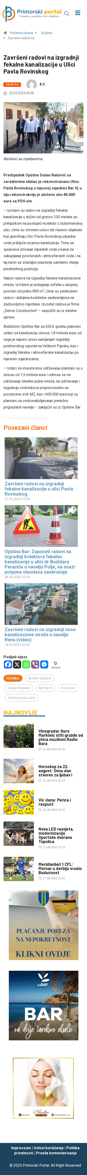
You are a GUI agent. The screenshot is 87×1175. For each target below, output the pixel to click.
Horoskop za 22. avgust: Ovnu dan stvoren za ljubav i (55, 770)
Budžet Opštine (40, 678)
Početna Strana (21, 33)
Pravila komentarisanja (56, 1153)
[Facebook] (8, 664)
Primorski (68, 688)
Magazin (45, 761)
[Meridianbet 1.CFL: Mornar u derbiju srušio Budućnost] (18, 869)
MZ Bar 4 (45, 688)
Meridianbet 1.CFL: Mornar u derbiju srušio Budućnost (60, 868)
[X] (17, 664)
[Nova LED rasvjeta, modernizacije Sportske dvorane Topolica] (18, 833)
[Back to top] (76, 1135)
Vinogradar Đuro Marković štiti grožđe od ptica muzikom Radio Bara (61, 737)
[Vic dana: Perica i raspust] (18, 802)
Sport (43, 859)
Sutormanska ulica (21, 698)
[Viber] (35, 664)
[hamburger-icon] (77, 13)
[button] (66, 13)
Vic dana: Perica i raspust (55, 802)
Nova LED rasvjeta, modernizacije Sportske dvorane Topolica (56, 835)
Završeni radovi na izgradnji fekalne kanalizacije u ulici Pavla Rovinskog (39, 489)
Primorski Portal (36, 1165)
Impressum (21, 1148)
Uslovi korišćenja (49, 1148)
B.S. (43, 84)
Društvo (46, 33)
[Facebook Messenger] (44, 664)
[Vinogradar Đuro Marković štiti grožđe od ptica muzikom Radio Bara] (18, 736)
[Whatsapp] (26, 664)
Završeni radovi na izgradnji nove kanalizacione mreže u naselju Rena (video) (40, 635)
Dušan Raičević (19, 688)
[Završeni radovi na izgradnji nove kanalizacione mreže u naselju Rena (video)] (41, 604)
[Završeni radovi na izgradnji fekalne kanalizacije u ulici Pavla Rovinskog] (41, 458)
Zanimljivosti (49, 795)
